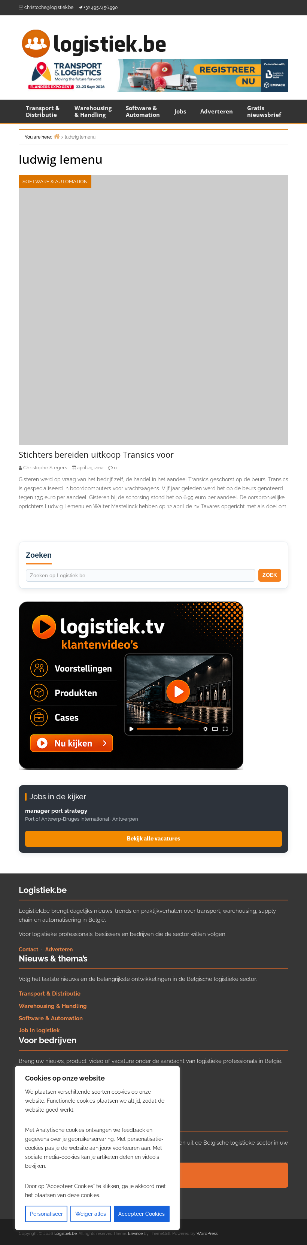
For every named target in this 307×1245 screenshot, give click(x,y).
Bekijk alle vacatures (153, 839)
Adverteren (216, 111)
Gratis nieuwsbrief (264, 111)
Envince (135, 1233)
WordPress (207, 1233)
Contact (28, 949)
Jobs (180, 111)
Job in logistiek (39, 1030)
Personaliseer (46, 1214)
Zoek (269, 575)
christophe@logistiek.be (48, 7)
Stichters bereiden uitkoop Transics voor (96, 454)
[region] (97, 1148)
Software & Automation (143, 111)
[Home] (57, 136)
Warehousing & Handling (93, 111)
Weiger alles (90, 1214)
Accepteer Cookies (141, 1214)
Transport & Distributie (43, 111)
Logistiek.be (65, 1233)
